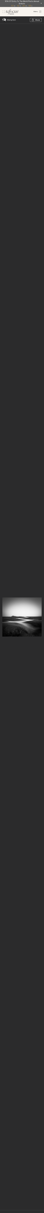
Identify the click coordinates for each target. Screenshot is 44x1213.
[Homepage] (10, 11)
